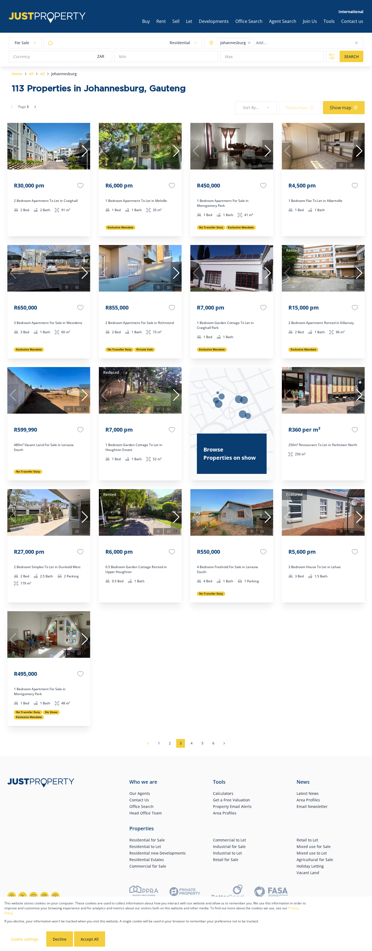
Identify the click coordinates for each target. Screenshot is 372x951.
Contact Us (139, 799)
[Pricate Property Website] (185, 892)
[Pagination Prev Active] (11, 106)
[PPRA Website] (143, 892)
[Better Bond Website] (227, 893)
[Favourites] (80, 185)
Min (122, 56)
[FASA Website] (271, 892)
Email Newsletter (312, 806)
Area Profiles (224, 813)
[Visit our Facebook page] (11, 896)
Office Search (141, 806)
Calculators (223, 793)
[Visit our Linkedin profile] (33, 896)
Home (17, 73)
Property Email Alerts (232, 806)
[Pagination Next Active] (35, 106)
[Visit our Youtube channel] (55, 896)
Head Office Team (145, 813)
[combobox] (277, 43)
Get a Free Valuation (231, 799)
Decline (59, 939)
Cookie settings (25, 939)
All (31, 73)
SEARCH (351, 56)
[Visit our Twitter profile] (22, 896)
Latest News (308, 793)
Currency (21, 56)
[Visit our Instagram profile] (44, 896)
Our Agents (139, 793)
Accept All (90, 939)
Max (229, 56)
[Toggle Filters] (331, 56)
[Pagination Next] (224, 743)
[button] (249, 43)
